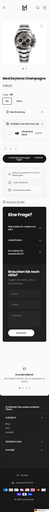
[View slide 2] (22, 388)
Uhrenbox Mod (27, 133)
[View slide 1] (19, 388)
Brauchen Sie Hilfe (16, 202)
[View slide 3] (26, 388)
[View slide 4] (29, 388)
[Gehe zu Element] (22, 68)
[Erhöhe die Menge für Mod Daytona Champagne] (16, 148)
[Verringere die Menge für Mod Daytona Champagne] (6, 148)
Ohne (19, 101)
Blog (8, 424)
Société (9, 432)
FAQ (8, 428)
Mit (7, 101)
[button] (41, 510)
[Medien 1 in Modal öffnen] (41, 26)
